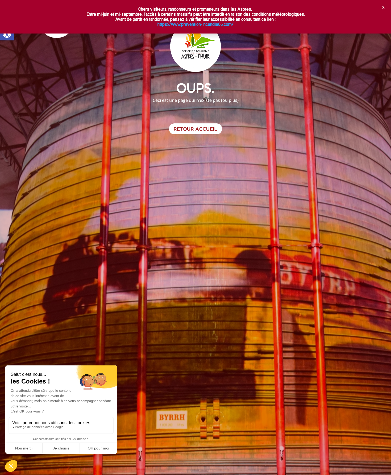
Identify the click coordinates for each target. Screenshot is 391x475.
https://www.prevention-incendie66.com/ (195, 24)
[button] (7, 33)
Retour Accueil (195, 129)
